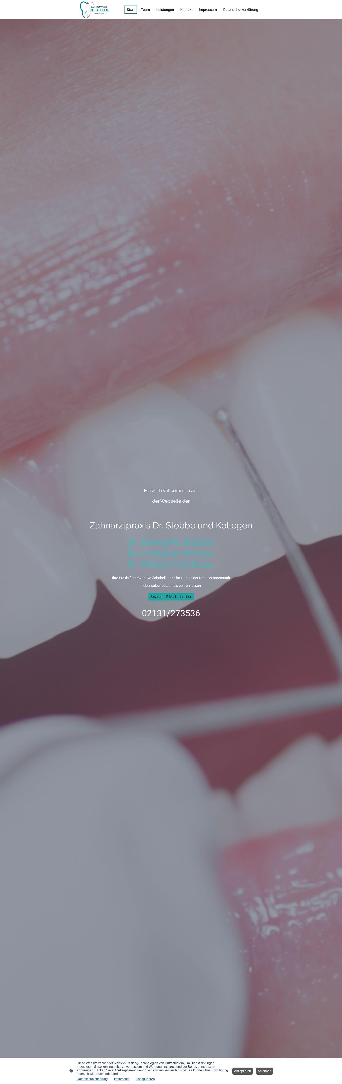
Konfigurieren (145, 1079)
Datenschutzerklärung (92, 1079)
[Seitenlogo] (94, 9)
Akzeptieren (242, 1071)
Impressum (121, 1079)
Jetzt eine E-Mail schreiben (171, 597)
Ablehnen (264, 1071)
